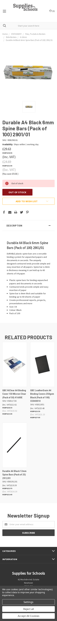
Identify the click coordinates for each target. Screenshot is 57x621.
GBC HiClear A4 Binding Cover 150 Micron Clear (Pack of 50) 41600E (14, 394)
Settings (28, 602)
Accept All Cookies (28, 616)
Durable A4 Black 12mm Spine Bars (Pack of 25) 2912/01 (14, 475)
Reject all (28, 609)
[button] (28, 225)
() (53, 11)
